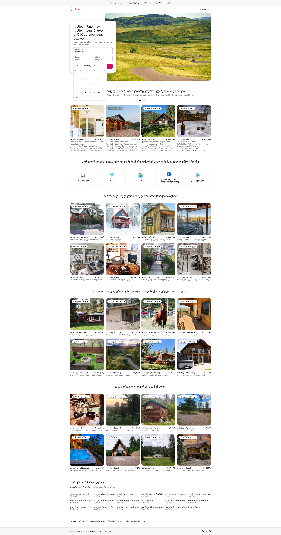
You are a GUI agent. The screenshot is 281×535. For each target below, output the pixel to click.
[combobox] (93, 51)
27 (90, 93)
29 (99, 93)
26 (86, 93)
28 (94, 93)
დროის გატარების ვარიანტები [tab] (104, 487)
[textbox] (83, 59)
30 (103, 93)
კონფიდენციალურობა (93, 531)
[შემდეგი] (144, 100)
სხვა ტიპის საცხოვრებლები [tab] (80, 487)
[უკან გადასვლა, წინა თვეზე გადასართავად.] (77, 65)
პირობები (107, 531)
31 (77, 97)
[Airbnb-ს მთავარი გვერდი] (75, 9)
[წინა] (136, 100)
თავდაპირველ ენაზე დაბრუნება (159, 3)
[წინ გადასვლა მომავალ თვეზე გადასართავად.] (102, 65)
